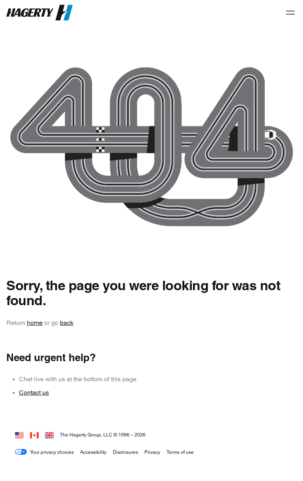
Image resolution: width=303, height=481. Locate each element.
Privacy (152, 452)
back (66, 322)
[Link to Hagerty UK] (49, 434)
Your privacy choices (52, 452)
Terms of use (180, 452)
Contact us (34, 392)
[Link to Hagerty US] (19, 434)
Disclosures (125, 452)
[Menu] (290, 12)
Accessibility (93, 452)
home (35, 322)
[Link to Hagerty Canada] (34, 434)
